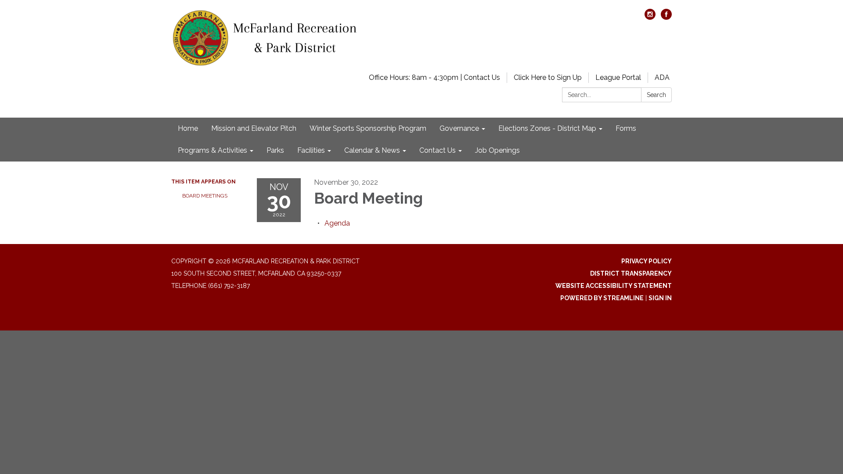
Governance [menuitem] (459, 128)
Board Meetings (204, 196)
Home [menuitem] (188, 128)
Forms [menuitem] (626, 128)
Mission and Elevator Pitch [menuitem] (253, 128)
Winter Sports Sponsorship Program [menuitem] (368, 128)
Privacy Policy (646, 261)
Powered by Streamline (602, 298)
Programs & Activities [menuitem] (212, 150)
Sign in (660, 298)
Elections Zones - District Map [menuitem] (547, 128)
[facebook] (666, 17)
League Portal (618, 77)
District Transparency (631, 273)
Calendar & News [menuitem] (372, 150)
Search (656, 94)
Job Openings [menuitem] (497, 150)
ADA (662, 77)
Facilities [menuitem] (311, 150)
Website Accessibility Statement (613, 285)
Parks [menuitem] (275, 150)
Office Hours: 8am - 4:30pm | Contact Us (434, 77)
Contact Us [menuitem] (437, 150)
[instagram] (650, 17)
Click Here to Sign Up (548, 77)
